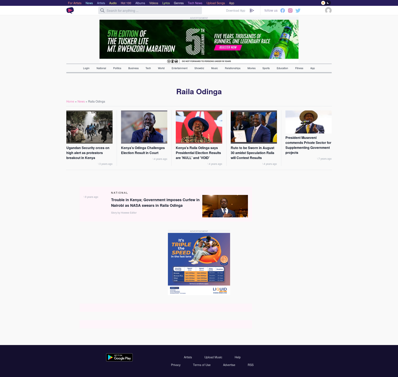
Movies (252, 68)
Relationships (232, 68)
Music (214, 68)
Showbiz (199, 68)
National (101, 68)
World (161, 68)
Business (133, 68)
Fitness (299, 68)
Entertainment (179, 68)
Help (238, 357)
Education (282, 68)
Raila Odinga (96, 101)
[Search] (102, 10)
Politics (117, 68)
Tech (148, 68)
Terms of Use (202, 365)
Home (70, 101)
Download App (235, 10)
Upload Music (213, 357)
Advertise (229, 365)
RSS (251, 365)
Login (86, 68)
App (312, 68)
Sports (266, 68)
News (81, 101)
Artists (188, 357)
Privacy (176, 365)
